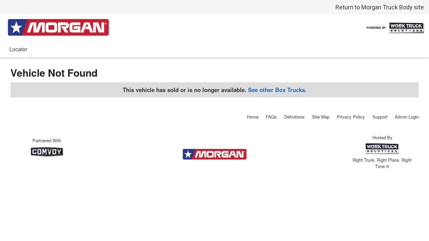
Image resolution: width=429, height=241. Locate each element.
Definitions (294, 116)
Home (252, 116)
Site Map (320, 116)
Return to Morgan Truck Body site (379, 7)
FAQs (271, 116)
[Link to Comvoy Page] (47, 152)
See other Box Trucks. (277, 90)
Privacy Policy (351, 116)
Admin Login (407, 116)
